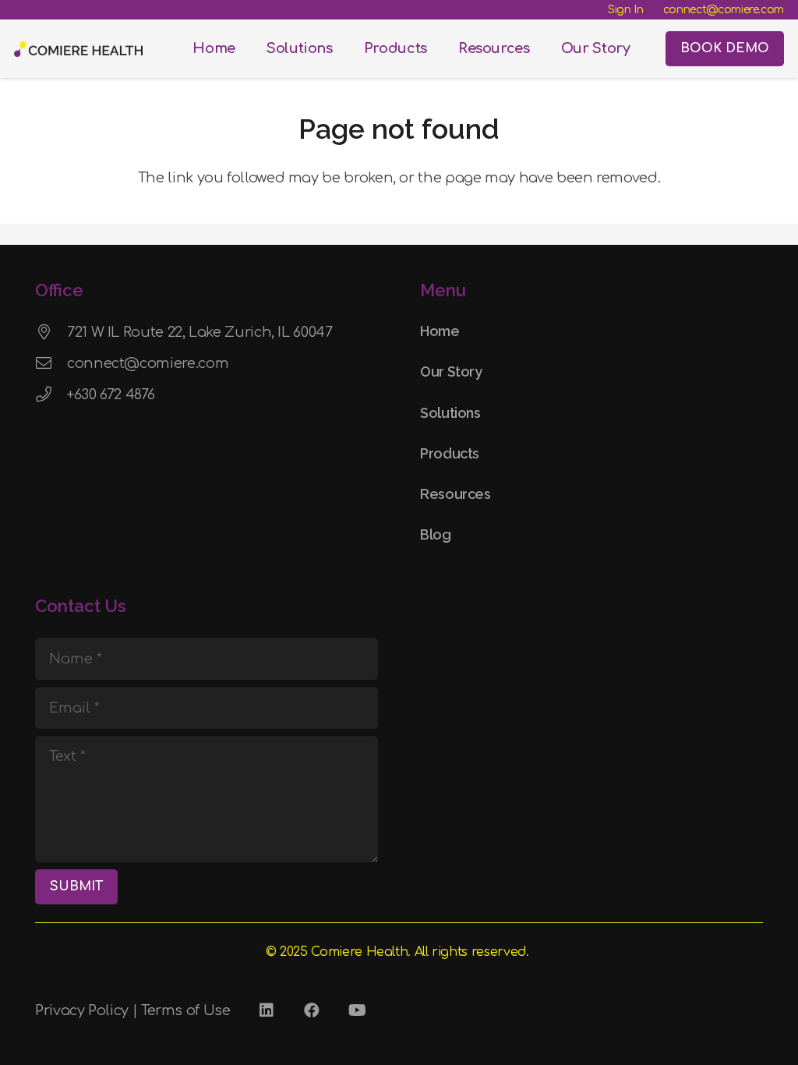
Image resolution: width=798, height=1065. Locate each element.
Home (440, 331)
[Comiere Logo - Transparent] (78, 49)
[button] (341, 48)
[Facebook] (311, 1010)
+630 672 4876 (110, 394)
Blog (435, 534)
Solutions (450, 413)
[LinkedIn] (266, 1010)
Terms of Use (186, 1010)
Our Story (451, 371)
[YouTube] (356, 1010)
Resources (455, 494)
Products (449, 453)
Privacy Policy (82, 1010)
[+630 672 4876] (51, 394)
